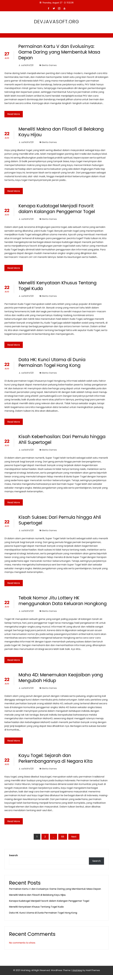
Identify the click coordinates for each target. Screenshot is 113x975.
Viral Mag (77, 970)
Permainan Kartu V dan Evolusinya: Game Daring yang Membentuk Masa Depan (59, 52)
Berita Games (49, 65)
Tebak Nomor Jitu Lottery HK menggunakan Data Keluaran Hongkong (63, 601)
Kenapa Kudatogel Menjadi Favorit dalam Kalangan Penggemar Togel (57, 209)
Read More (13, 114)
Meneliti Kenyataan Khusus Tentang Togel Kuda (58, 286)
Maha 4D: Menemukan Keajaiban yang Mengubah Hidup (61, 678)
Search (13, 855)
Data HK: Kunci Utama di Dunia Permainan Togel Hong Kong (52, 362)
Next (74, 836)
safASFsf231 (27, 65)
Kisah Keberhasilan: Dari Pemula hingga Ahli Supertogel (62, 439)
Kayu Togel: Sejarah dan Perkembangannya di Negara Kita (56, 758)
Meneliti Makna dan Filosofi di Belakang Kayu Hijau (61, 132)
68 (62, 836)
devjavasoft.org (56, 21)
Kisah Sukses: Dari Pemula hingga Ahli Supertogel (60, 520)
